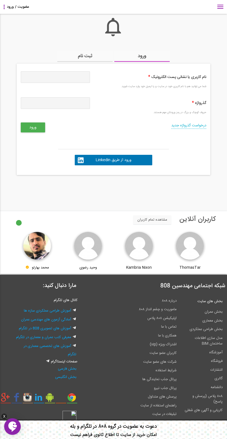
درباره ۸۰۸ (169, 301)
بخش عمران (214, 312)
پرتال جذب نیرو (165, 388)
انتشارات (216, 370)
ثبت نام (85, 56)
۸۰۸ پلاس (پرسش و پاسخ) (207, 399)
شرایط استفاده (166, 370)
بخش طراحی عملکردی (206, 329)
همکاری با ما (167, 336)
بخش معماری (212, 321)
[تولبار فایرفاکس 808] (61, 399)
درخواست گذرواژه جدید (188, 125)
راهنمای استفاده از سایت (158, 406)
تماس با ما (169, 327)
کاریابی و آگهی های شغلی (204, 410)
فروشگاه (217, 361)
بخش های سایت (210, 301)
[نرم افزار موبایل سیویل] (50, 399)
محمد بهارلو (40, 268)
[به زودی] (90, 190)
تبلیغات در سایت (164, 414)
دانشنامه (217, 387)
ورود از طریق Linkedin (113, 160)
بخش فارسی (67, 369)
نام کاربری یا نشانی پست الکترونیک (177, 77)
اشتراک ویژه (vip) (163, 344)
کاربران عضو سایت (163, 353)
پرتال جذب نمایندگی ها (159, 379)
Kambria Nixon (139, 268)
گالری (219, 378)
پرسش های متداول (162, 397)
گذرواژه (199, 103)
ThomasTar (190, 268)
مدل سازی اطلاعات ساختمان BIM (209, 341)
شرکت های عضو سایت (160, 362)
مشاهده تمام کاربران (152, 220)
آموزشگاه (216, 352)
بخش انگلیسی (65, 377)
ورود (142, 56)
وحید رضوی (88, 268)
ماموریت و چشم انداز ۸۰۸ (158, 309)
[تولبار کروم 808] (72, 399)
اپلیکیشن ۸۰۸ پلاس (162, 318)
